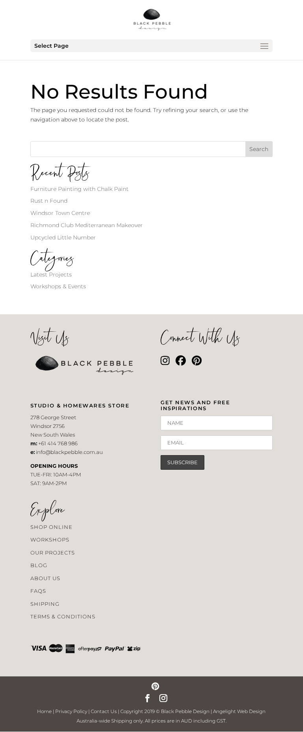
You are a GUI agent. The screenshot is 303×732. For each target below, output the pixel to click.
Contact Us (104, 711)
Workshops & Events (58, 286)
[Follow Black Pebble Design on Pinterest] (197, 362)
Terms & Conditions (62, 616)
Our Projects (52, 552)
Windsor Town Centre (60, 213)
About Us (45, 578)
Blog (38, 565)
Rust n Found (48, 200)
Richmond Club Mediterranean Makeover (86, 225)
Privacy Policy (71, 711)
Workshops (49, 539)
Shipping (45, 604)
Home (44, 711)
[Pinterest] (155, 687)
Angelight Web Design (239, 711)
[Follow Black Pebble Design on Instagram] (165, 362)
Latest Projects (51, 274)
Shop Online (51, 527)
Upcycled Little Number (63, 237)
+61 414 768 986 (58, 443)
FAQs (38, 591)
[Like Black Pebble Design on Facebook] (181, 362)
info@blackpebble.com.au (69, 452)
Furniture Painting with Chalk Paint (79, 188)
